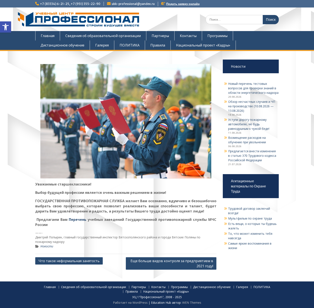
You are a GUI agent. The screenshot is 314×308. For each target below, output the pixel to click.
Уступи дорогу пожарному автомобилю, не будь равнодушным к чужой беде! (248, 124)
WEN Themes (191, 303)
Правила (157, 45)
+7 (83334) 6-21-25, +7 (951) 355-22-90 (70, 4)
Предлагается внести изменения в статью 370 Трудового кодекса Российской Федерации (252, 155)
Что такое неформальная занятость (69, 261)
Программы (217, 35)
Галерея (102, 45)
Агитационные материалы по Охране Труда (248, 186)
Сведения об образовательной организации (103, 35)
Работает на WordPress (130, 303)
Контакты (188, 35)
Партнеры (160, 35)
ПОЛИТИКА (129, 45)
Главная (47, 35)
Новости (46, 246)
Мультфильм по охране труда (250, 218)
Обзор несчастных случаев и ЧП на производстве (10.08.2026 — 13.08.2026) (251, 106)
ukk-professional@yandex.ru (133, 4)
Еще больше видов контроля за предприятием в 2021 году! (172, 263)
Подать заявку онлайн (183, 4)
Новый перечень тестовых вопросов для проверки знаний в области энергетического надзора (253, 88)
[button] (5, 27)
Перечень (77, 219)
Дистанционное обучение (62, 45)
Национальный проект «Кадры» (203, 45)
